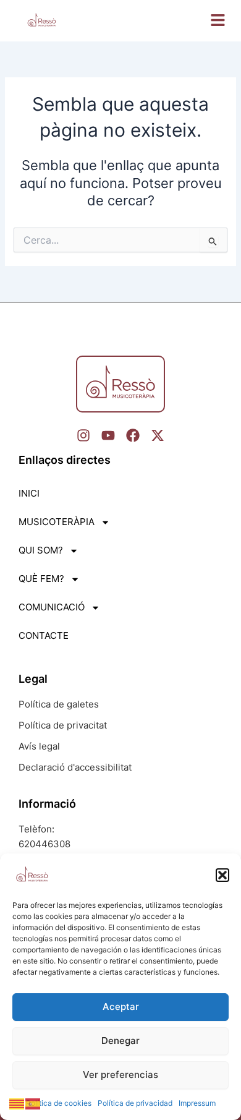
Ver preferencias (120, 1074)
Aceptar (121, 1006)
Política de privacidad (135, 1103)
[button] (222, 875)
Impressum (197, 1103)
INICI (29, 493)
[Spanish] (33, 1103)
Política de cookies (58, 1103)
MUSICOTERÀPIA (57, 522)
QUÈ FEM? (41, 578)
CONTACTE (44, 635)
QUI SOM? (41, 550)
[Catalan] (17, 1103)
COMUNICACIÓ (52, 607)
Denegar (120, 1040)
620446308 (44, 844)
